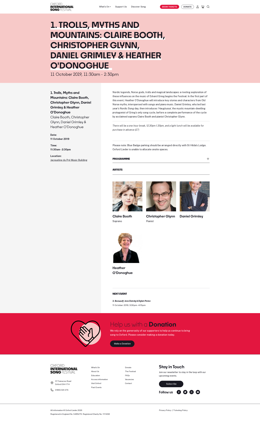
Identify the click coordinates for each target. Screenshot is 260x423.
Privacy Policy (165, 410)
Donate (187, 7)
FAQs (127, 375)
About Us (95, 371)
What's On (95, 367)
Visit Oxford (96, 383)
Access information (99, 379)
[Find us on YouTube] (198, 391)
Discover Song (138, 6)
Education (95, 375)
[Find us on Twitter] (185, 391)
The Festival (130, 371)
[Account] (197, 6)
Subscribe (171, 384)
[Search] (208, 6)
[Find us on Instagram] (191, 391)
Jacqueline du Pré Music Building (68, 160)
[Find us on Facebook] (179, 391)
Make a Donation (122, 343)
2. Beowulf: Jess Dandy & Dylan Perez (132, 301)
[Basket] (202, 7)
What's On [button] (104, 6)
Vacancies (129, 379)
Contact (128, 383)
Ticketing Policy (180, 410)
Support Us (121, 6)
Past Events (96, 387)
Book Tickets (169, 7)
